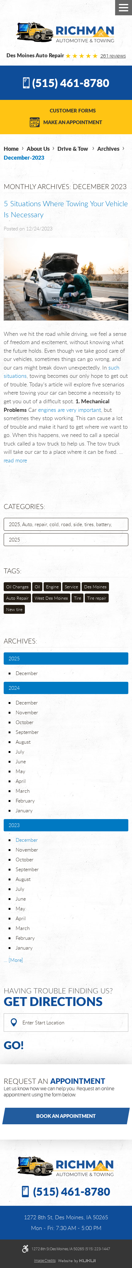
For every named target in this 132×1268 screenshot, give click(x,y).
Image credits (45, 1261)
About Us (38, 149)
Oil (37, 587)
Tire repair (96, 598)
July (20, 751)
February (25, 800)
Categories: (24, 506)
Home (11, 149)
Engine (52, 587)
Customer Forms (73, 110)
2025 (14, 539)
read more (15, 460)
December (27, 673)
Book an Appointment (66, 1115)
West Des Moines (51, 598)
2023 (14, 825)
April (21, 781)
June (21, 761)
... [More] (13, 960)
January (24, 810)
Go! (14, 1045)
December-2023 (24, 157)
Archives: (20, 640)
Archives (108, 149)
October (24, 722)
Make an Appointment (72, 122)
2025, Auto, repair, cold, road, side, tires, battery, (60, 524)
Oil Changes (17, 587)
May (20, 771)
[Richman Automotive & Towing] (66, 32)
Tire (77, 598)
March (23, 791)
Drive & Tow (73, 149)
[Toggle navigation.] (123, 7)
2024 (14, 688)
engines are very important (69, 409)
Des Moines (95, 587)
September (27, 732)
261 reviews (113, 56)
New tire (14, 609)
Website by (76, 1261)
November (27, 712)
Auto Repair (17, 598)
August (23, 741)
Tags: (12, 570)
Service (71, 587)
